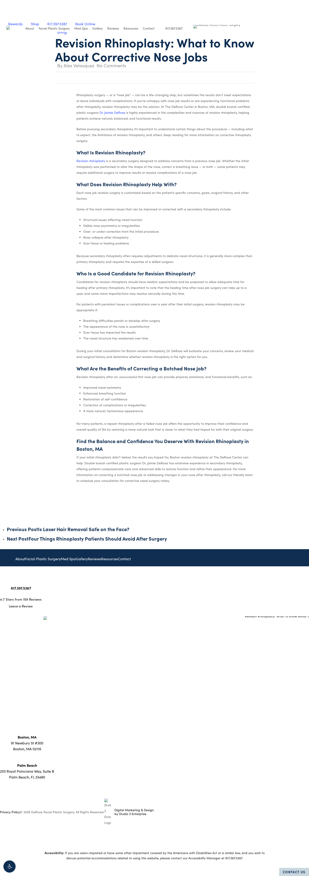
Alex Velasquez (79, 65)
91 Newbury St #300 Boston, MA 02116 (27, 743)
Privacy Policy (10, 812)
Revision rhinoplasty (90, 161)
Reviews (94, 558)
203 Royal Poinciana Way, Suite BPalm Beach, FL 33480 (27, 771)
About (20, 558)
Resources (109, 558)
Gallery (82, 558)
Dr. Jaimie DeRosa (112, 112)
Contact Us (294, 871)
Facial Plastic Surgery (43, 558)
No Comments (111, 65)
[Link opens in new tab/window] (7, 578)
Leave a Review (21, 606)
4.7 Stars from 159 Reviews (21, 599)
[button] (9, 866)
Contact (124, 558)
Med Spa (68, 558)
